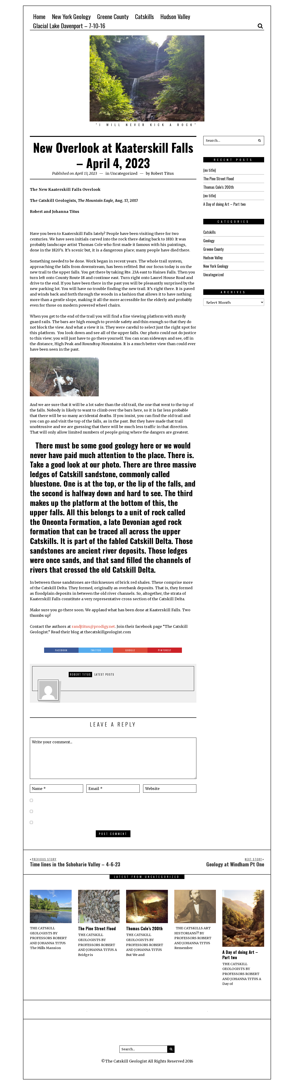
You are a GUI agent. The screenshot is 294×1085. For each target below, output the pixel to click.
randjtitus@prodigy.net (93, 626)
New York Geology (215, 266)
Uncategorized (123, 173)
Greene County (213, 249)
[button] (259, 140)
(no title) (209, 170)
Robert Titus (162, 173)
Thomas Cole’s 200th (218, 187)
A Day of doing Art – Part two (224, 204)
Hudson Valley (213, 257)
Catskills (209, 232)
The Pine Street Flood (218, 178)
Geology (208, 240)
